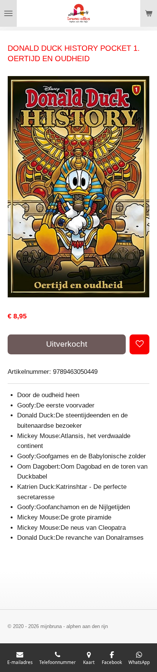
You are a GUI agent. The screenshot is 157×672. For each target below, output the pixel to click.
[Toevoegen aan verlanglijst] (139, 344)
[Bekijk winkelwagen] (148, 13)
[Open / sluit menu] (8, 13)
